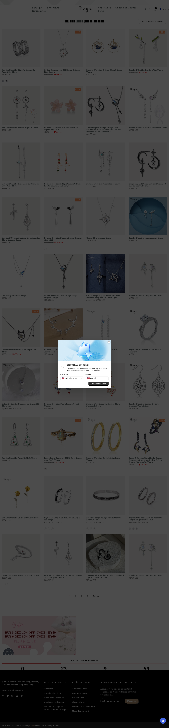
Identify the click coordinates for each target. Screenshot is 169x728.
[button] (72, 378)
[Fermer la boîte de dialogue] (109, 342)
